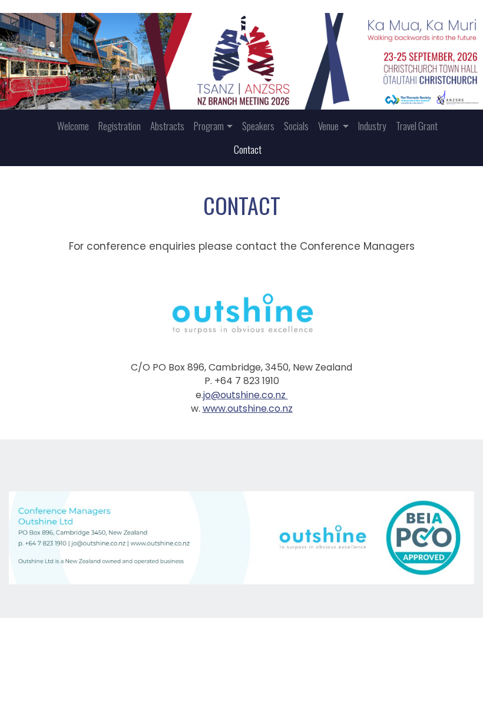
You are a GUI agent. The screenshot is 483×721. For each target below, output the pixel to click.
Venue (329, 125)
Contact (248, 149)
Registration (119, 125)
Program (209, 125)
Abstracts (167, 125)
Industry (372, 125)
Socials (296, 125)
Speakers (258, 125)
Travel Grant (417, 125)
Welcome (73, 125)
